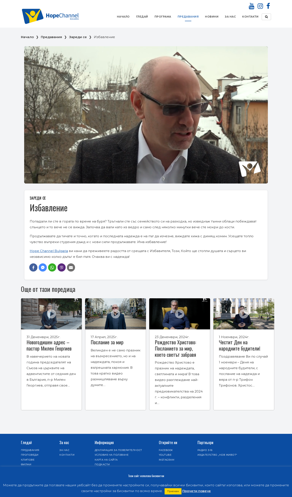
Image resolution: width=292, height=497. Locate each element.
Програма (163, 16)
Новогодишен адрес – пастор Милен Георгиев (49, 345)
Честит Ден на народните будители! (239, 345)
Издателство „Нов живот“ (217, 454)
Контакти (250, 16)
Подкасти (102, 464)
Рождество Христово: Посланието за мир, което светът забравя (175, 348)
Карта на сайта (106, 459)
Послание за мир (107, 342)
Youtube (165, 454)
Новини (211, 16)
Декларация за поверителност (118, 450)
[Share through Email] (71, 267)
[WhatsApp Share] (52, 267)
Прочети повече (196, 491)
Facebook (166, 450)
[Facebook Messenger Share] (43, 267)
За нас (230, 16)
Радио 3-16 (205, 450)
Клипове (27, 459)
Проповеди (29, 454)
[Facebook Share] (33, 267)
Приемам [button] (173, 491)
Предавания (188, 16)
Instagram (166, 459)
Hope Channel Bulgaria (49, 251)
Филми (26, 464)
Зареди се (78, 37)
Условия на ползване (111, 454)
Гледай (142, 16)
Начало (123, 16)
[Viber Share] (62, 267)
